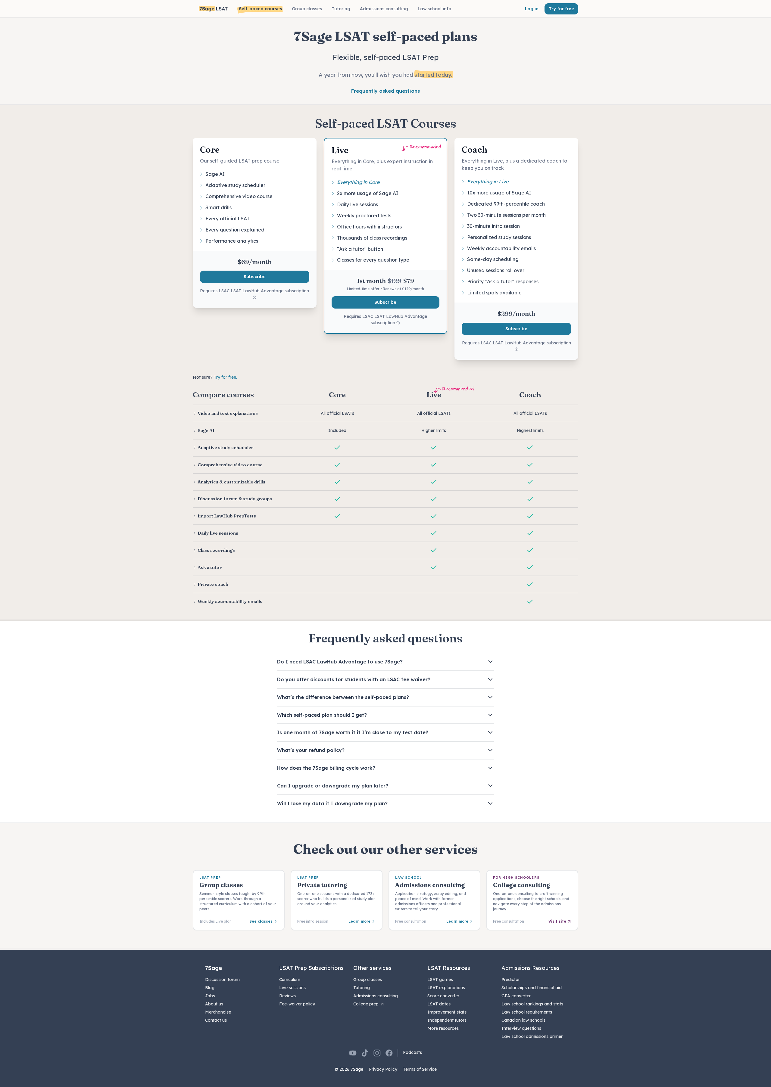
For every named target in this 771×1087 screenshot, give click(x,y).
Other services (372, 967)
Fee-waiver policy (297, 1004)
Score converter (443, 995)
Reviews (287, 995)
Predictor (510, 979)
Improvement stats (447, 1012)
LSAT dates (439, 1004)
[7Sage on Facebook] (389, 1053)
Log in (531, 8)
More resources (443, 1028)
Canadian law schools (523, 1020)
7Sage (213, 967)
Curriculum (289, 979)
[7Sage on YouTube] (353, 1053)
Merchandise (218, 1012)
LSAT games (440, 979)
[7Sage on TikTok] (365, 1053)
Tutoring (361, 987)
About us (214, 1004)
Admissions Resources (530, 967)
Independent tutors (447, 1020)
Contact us (216, 1020)
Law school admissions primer (532, 1036)
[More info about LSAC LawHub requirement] (254, 297)
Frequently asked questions (385, 91)
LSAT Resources (448, 967)
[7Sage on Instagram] (377, 1053)
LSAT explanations (446, 987)
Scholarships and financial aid (531, 987)
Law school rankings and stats (532, 1004)
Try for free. (225, 377)
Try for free (561, 8)
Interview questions (521, 1028)
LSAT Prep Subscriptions (311, 967)
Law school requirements (526, 1012)
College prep (366, 1004)
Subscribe (255, 276)
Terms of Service (420, 1069)
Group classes (367, 979)
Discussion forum (222, 979)
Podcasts (412, 1052)
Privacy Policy (383, 1069)
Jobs (210, 995)
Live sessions (292, 987)
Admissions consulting (375, 995)
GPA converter (516, 995)
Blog (209, 987)
